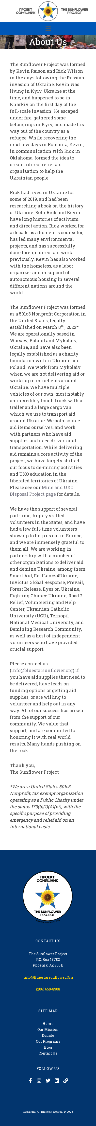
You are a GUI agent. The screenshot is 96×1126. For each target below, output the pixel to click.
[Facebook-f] (30, 1080)
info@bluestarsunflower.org (42, 670)
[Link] (65, 1080)
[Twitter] (48, 1080)
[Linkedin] (56, 1080)
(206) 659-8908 (48, 989)
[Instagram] (39, 1080)
